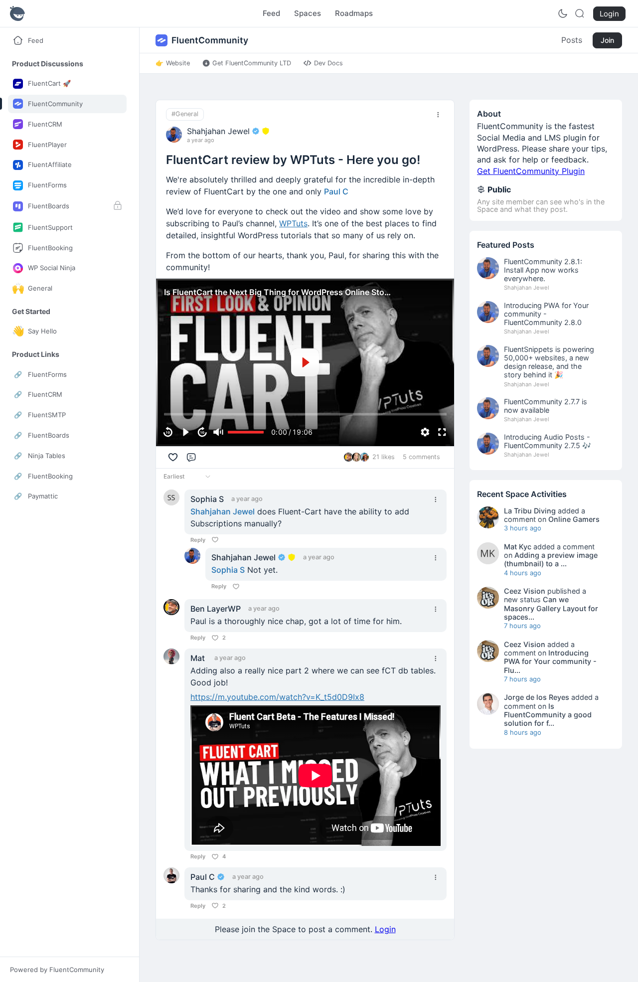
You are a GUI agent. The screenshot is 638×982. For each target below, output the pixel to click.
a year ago (200, 140)
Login (385, 929)
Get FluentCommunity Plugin (531, 171)
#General (184, 114)
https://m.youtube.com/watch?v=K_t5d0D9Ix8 (277, 697)
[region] (305, 362)
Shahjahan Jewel (222, 511)
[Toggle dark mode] (562, 13)
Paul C (336, 191)
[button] (47, 63)
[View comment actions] (436, 499)
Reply (197, 539)
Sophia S (228, 570)
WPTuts (293, 223)
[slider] (305, 414)
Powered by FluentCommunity (57, 970)
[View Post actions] (438, 115)
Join (607, 40)
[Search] (579, 13)
